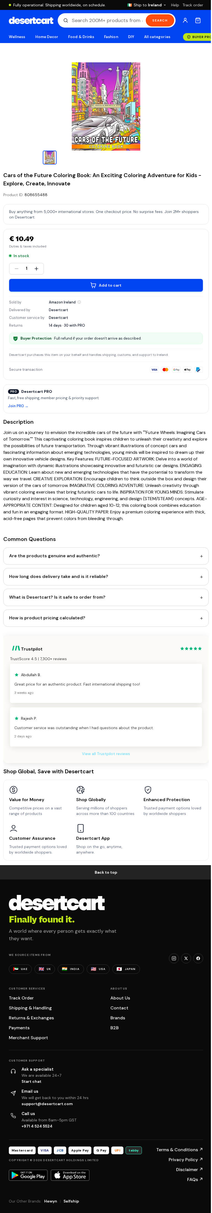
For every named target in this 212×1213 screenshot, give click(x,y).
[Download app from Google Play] (28, 1175)
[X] (186, 958)
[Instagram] (174, 958)
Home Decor (47, 36)
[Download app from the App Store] (70, 1175)
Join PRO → (18, 406)
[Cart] (198, 20)
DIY (131, 36)
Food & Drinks (81, 36)
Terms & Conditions (179, 1150)
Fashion (111, 36)
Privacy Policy (186, 1160)
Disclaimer (189, 1169)
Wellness (17, 36)
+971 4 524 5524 (37, 1126)
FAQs (195, 1179)
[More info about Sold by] (79, 302)
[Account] (185, 20)
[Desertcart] (31, 20)
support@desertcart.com (47, 1103)
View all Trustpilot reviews (106, 753)
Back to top (106, 872)
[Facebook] (198, 958)
